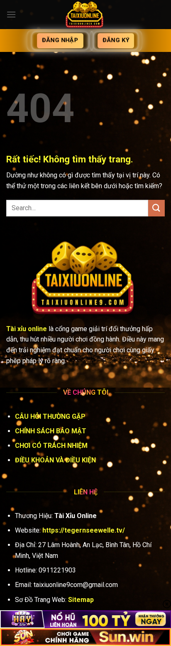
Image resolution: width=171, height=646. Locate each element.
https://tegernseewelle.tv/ (83, 530)
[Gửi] (156, 208)
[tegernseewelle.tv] (85, 14)
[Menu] (11, 14)
